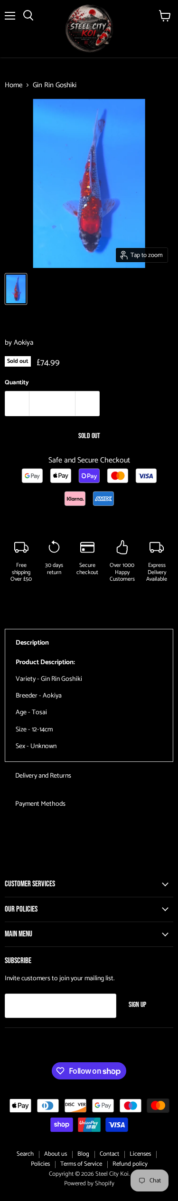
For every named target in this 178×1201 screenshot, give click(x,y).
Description (32, 642)
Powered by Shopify (89, 1184)
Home (13, 85)
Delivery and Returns (43, 775)
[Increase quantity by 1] (87, 403)
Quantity (17, 382)
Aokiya (23, 343)
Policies (40, 1164)
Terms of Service (81, 1164)
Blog (83, 1154)
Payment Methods (40, 804)
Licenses (140, 1154)
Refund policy (130, 1164)
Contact (109, 1154)
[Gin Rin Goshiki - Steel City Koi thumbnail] (16, 289)
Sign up (137, 1004)
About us (55, 1154)
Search (25, 1154)
